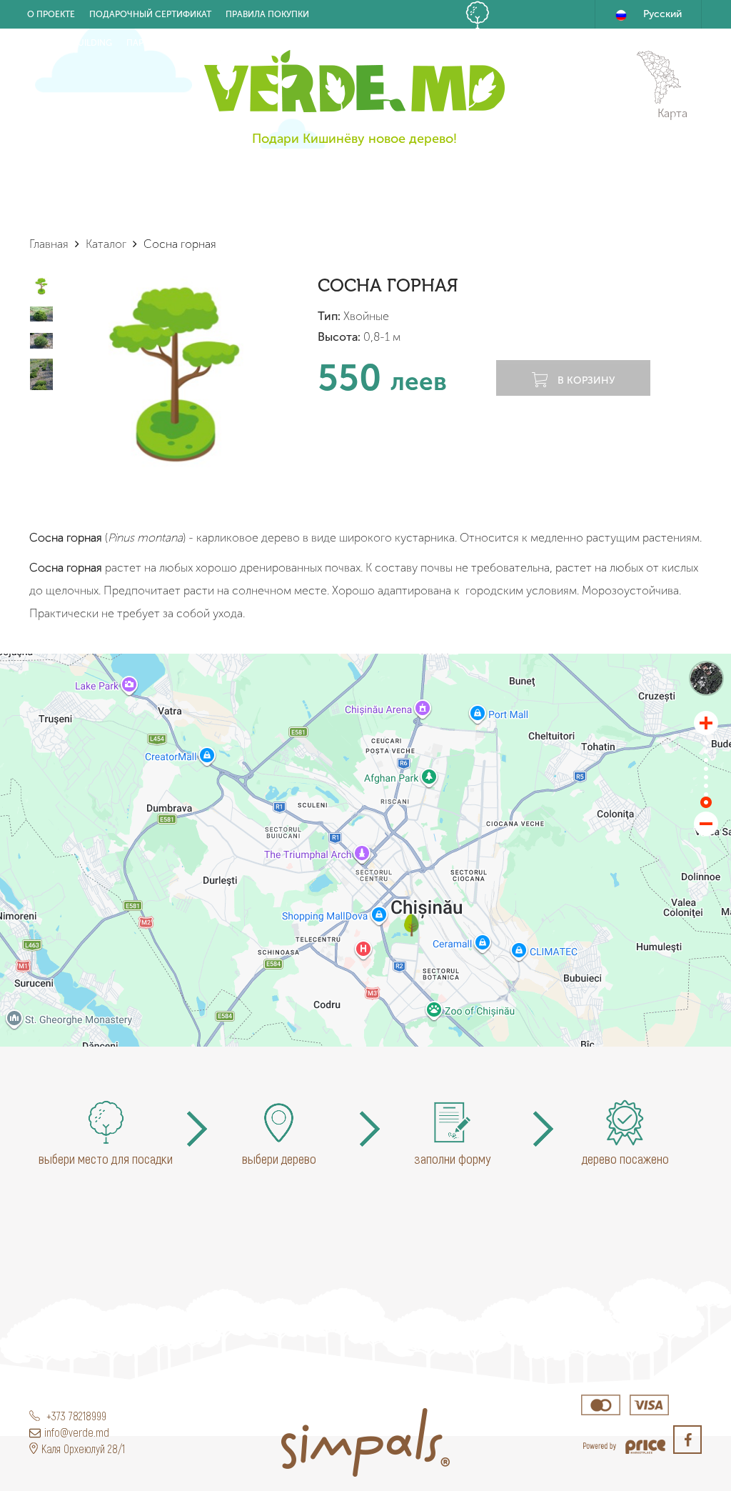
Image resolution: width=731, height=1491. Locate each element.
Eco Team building (69, 43)
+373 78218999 (75, 1415)
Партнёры (149, 43)
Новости (208, 43)
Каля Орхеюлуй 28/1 (83, 1448)
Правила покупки (267, 14)
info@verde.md (76, 1432)
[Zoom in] (706, 723)
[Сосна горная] (411, 925)
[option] (175, 373)
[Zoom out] (706, 824)
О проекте (51, 14)
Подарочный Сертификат (150, 14)
